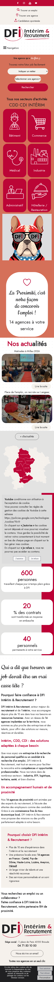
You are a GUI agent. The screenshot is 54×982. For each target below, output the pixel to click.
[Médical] (14, 156)
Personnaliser (44, 978)
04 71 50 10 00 (27, 946)
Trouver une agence (28, 15)
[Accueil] (27, 34)
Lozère (35, 862)
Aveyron (44, 862)
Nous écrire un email (27, 953)
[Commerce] (39, 121)
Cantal (25, 858)
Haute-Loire (23, 862)
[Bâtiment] (14, 121)
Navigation (13, 48)
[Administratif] (14, 191)
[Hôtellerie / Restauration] (39, 191)
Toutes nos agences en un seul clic (27, 961)
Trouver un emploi (28, 10)
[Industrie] (39, 156)
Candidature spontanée (29, 21)
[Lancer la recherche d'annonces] (28, 87)
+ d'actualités (27, 436)
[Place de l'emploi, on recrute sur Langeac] (27, 409)
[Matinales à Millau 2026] (27, 368)
